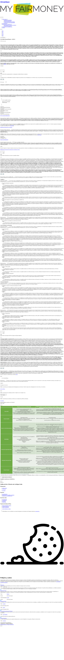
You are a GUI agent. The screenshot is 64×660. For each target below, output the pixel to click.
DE (2, 30)
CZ (2, 33)
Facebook (4, 620)
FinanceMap (12, 125)
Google (8, 597)
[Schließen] (1, 405)
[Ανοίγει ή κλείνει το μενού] (1, 17)
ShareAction (39, 134)
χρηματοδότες (37, 511)
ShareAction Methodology (4, 139)
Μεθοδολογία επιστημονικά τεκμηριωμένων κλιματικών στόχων (10, 149)
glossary (17, 374)
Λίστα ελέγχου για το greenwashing (9, 22)
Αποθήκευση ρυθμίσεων (9, 623)
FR (2, 32)
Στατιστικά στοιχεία (3, 590)
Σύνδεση (3, 27)
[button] (32, 48)
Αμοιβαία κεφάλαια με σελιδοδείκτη (7, 477)
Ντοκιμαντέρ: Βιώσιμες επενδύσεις (9, 21)
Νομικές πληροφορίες (10, 624)
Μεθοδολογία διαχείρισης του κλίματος (6, 127)
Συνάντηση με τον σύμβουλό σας (7, 26)
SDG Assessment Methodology (5, 115)
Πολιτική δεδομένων (3, 624)
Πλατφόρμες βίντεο (3, 601)
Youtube (4, 603)
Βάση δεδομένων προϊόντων (6, 24)
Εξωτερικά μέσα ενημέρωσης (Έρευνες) (6, 611)
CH (2, 34)
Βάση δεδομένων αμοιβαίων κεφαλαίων (10, 25)
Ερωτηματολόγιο (4, 23)
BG (2, 35)
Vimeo (4, 607)
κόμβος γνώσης (4, 19)
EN (2, 31)
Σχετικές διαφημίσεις (3, 618)
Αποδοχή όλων (3, 623)
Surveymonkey (5, 614)
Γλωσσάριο (2, 400)
